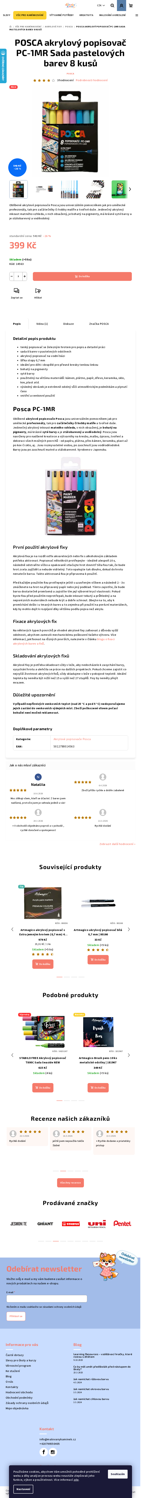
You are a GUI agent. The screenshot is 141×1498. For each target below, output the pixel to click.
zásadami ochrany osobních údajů (62, 1307)
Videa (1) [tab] (42, 324)
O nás (9, 1382)
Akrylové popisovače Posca (72, 739)
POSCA (70, 73)
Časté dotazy (15, 1355)
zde (76, 1480)
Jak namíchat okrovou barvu (91, 1389)
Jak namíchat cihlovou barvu (91, 1399)
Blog (9, 1376)
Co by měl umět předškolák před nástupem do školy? (102, 1368)
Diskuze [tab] (68, 324)
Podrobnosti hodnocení (92, 80)
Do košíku (84, 276)
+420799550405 (49, 1444)
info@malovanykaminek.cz (57, 1439)
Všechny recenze (70, 1183)
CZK (99, 5)
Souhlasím (118, 1474)
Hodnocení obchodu (19, 1392)
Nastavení (23, 1489)
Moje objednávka (17, 1408)
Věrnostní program (18, 1366)
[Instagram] (53, 1452)
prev (12, 929)
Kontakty (12, 1387)
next (129, 929)
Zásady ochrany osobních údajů (27, 1403)
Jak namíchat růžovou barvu (91, 1379)
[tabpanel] (19, 1224)
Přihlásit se (16, 1316)
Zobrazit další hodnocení (116, 844)
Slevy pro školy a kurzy (21, 1360)
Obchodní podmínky (19, 1398)
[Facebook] (43, 1452)
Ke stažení (13, 1371)
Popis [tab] (17, 324)
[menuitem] (6, 15)
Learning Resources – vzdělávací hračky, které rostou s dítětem (102, 1355)
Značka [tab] (99, 324)
